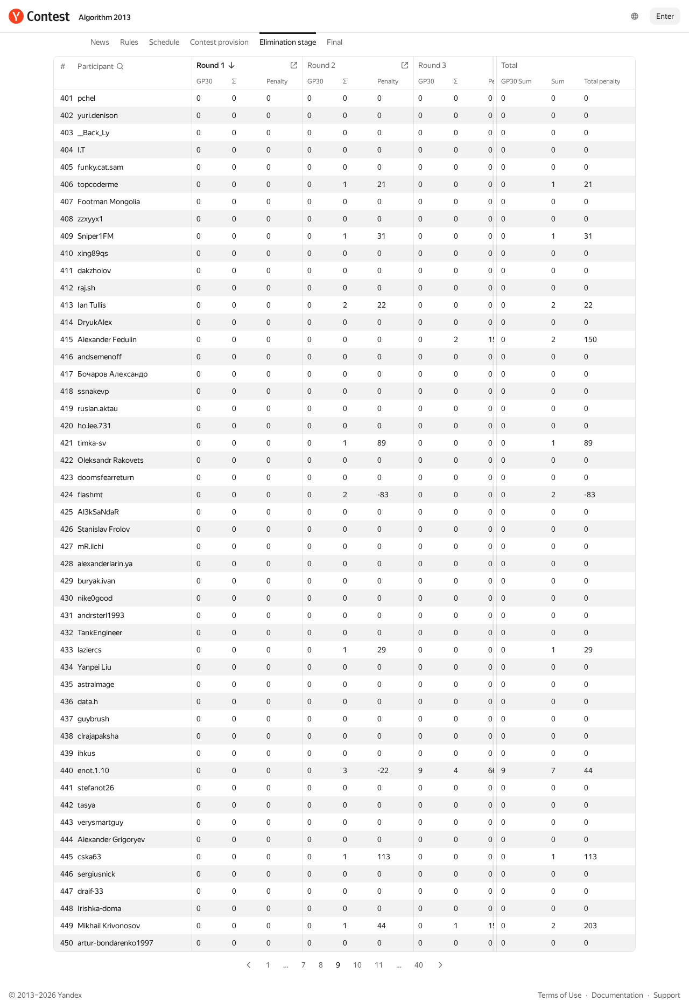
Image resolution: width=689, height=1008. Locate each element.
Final (334, 42)
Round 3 (432, 65)
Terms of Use (559, 995)
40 (418, 965)
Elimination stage (287, 42)
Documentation (617, 995)
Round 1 (210, 65)
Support (666, 995)
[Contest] (39, 16)
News (99, 42)
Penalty (276, 81)
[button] (101, 66)
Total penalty (602, 81)
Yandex (70, 995)
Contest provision (219, 42)
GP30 (204, 81)
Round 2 (321, 65)
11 (379, 965)
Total (509, 65)
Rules (129, 42)
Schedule (164, 42)
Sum (558, 81)
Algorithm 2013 (105, 17)
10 (357, 965)
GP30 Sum (516, 81)
